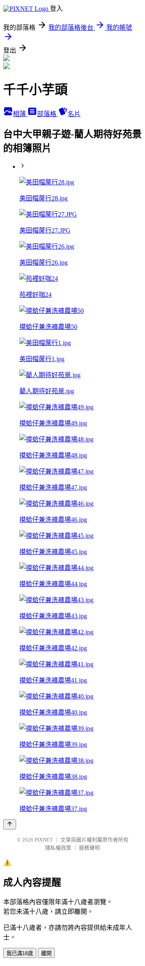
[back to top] (9, 824)
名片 (74, 113)
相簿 (20, 113)
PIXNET (44, 840)
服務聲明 (89, 848)
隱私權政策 (58, 848)
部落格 (47, 113)
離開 (46, 953)
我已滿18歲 (19, 953)
